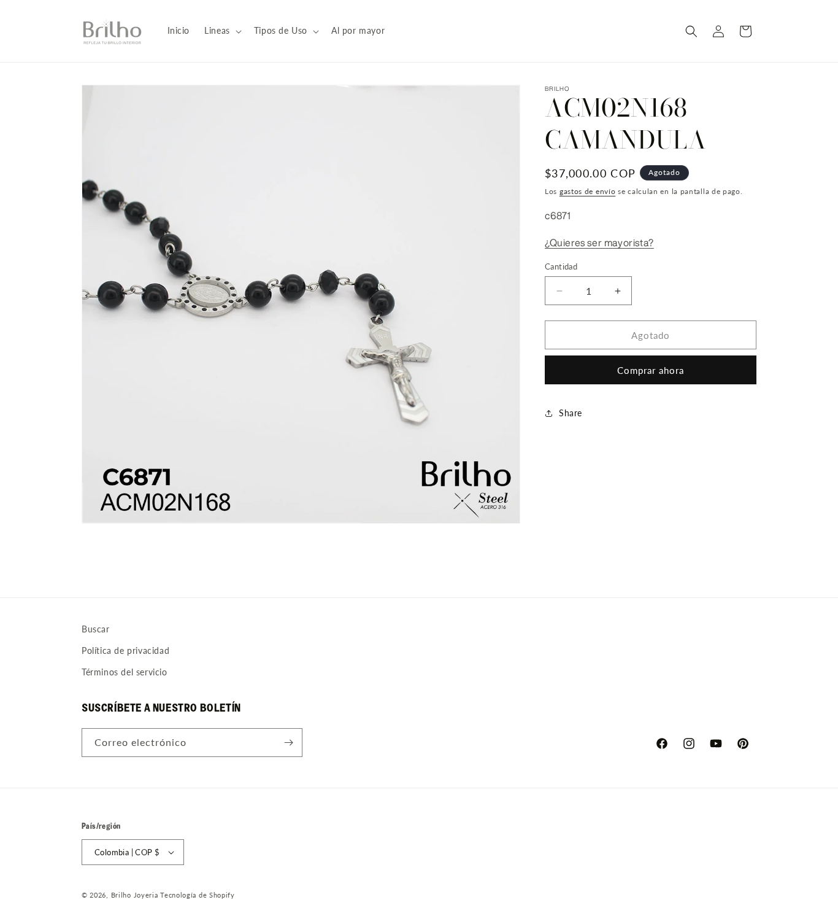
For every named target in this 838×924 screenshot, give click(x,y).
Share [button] (570, 413)
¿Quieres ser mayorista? (599, 242)
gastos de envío (587, 191)
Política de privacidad (125, 650)
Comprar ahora (650, 370)
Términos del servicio (124, 672)
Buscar (96, 629)
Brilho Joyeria (134, 895)
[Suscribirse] (288, 742)
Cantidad (561, 266)
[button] (222, 31)
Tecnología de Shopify (197, 895)
